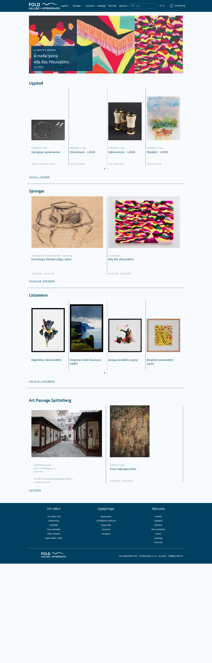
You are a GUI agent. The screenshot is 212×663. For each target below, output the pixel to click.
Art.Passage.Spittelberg (50, 400)
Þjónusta (123, 5)
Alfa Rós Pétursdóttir (121, 259)
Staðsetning (53, 520)
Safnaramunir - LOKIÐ (121, 152)
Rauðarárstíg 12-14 (147, 556)
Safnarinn (158, 525)
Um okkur (54, 509)
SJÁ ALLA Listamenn (42, 381)
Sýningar (76, 5)
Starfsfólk (53, 525)
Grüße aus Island (117, 465)
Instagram (106, 533)
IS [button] (162, 5)
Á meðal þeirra (114, 255)
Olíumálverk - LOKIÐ (82, 152)
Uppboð (64, 5)
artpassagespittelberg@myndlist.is (57, 479)
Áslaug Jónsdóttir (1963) (123, 360)
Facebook (106, 529)
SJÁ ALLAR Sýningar (42, 281)
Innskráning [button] (179, 5)
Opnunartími (106, 516)
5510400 (162, 556)
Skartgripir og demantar (45, 152)
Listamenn (90, 5)
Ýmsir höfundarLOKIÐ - (124, 469)
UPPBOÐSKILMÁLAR (106, 520)
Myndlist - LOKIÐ (157, 152)
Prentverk (112, 5)
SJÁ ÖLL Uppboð (39, 177)
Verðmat (158, 516)
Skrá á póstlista (158, 529)
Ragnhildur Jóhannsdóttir (46, 360)
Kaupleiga (101, 5)
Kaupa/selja (106, 525)
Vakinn (158, 533)
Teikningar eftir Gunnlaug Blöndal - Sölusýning (51, 255)
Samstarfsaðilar (53, 529)
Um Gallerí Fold (53, 516)
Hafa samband (53, 533)
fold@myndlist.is (175, 556)
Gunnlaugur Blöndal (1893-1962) (51, 259)
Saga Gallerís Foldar (53, 538)
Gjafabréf (158, 520)
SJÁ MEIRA (39, 67)
